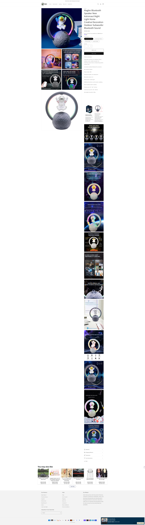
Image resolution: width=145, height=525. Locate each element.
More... (135, 523)
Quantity (85, 43)
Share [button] (86, 461)
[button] (98, 4)
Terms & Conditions (65, 506)
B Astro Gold (87, 41)
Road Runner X (44, 502)
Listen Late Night (44, 506)
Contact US (64, 502)
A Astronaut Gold (88, 38)
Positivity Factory (44, 496)
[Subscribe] (60, 513)
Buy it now (94, 53)
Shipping (63, 498)
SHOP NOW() (141, 523)
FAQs (63, 494)
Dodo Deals (73, 522)
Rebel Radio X (43, 494)
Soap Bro (43, 498)
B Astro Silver (95, 41)
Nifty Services (43, 500)
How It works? (64, 496)
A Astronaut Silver (98, 38)
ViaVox (42, 504)
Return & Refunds (65, 504)
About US (64, 500)
